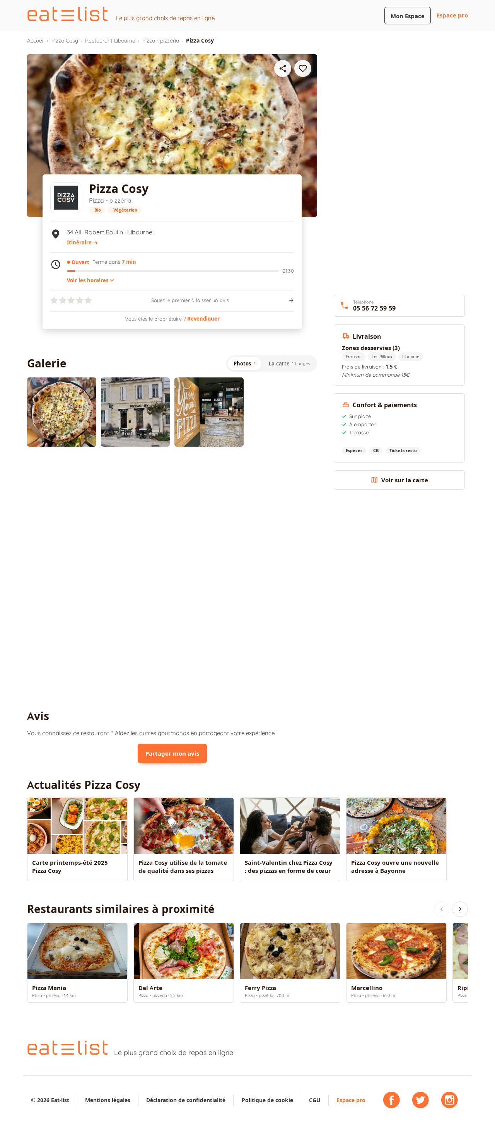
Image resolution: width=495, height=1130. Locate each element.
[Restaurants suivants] (460, 909)
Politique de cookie (267, 1100)
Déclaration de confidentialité (185, 1100)
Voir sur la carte (404, 480)
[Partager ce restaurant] (282, 68)
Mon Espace (408, 16)
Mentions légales (107, 1100)
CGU (315, 1100)
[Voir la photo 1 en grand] (61, 412)
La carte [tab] (289, 363)
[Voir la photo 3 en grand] (209, 412)
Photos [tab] (245, 363)
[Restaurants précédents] (441, 909)
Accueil (35, 40)
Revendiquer (203, 319)
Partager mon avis (172, 753)
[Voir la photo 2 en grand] (135, 412)
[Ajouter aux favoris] (302, 68)
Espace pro (452, 15)
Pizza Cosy (64, 40)
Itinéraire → (82, 242)
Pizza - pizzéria (160, 40)
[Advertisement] (172, 516)
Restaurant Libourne (110, 40)
